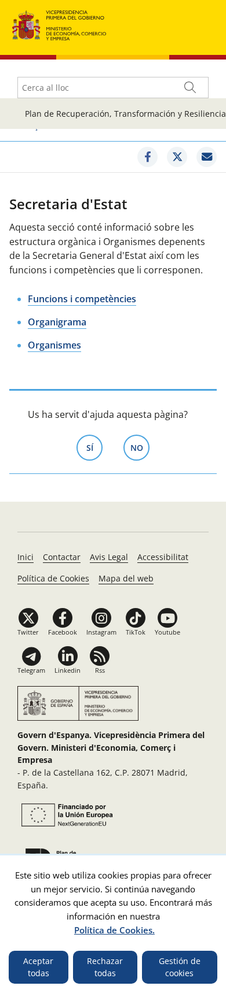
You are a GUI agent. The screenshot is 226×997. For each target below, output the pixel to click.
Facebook (62, 632)
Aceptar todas (38, 967)
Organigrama (57, 322)
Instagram (101, 632)
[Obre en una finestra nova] (147, 157)
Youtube (167, 632)
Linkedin (67, 670)
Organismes (54, 345)
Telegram (31, 670)
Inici (25, 556)
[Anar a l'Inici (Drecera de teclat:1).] (59, 23)
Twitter (28, 632)
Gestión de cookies (180, 967)
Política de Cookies (53, 578)
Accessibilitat (162, 556)
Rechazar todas (105, 967)
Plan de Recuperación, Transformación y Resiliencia (125, 113)
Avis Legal (109, 556)
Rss (100, 670)
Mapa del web (126, 578)
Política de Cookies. (114, 930)
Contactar (62, 556)
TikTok (135, 632)
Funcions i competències (82, 298)
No (140, 447)
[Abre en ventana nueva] (65, 815)
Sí (94, 447)
